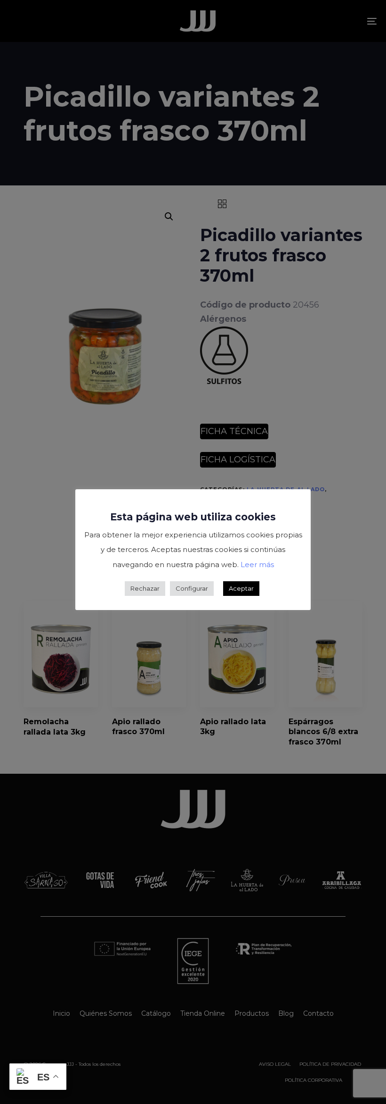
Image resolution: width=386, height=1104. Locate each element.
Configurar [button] (192, 588)
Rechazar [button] (145, 588)
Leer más (257, 564)
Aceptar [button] (241, 588)
